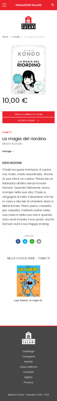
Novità (28, 362)
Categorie (28, 356)
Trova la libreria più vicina (29, 114)
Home (5, 37)
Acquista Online (26, 120)
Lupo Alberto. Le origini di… (28, 300)
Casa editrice (28, 367)
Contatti (28, 372)
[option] (28, 284)
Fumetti (16, 37)
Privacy (28, 382)
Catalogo (28, 351)
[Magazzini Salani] (28, 5)
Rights (28, 377)
